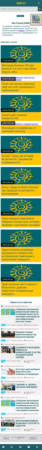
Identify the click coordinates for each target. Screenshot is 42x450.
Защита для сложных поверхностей (14, 116)
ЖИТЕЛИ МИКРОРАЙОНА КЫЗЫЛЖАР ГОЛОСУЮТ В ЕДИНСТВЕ (27, 423)
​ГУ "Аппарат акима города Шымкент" (14, 344)
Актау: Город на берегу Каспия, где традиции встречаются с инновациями (20, 190)
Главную (21, 31)
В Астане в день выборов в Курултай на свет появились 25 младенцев (28, 371)
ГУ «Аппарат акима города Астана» (13, 366)
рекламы (21, 437)
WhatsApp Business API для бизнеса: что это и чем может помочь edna (19, 68)
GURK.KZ (21, 3)
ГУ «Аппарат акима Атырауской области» (15, 306)
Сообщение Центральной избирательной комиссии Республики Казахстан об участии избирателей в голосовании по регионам (27, 405)
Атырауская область (32, 325)
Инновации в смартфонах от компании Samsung (19, 129)
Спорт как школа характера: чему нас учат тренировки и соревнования (18, 87)
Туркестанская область (30, 361)
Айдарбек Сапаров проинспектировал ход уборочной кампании (26, 334)
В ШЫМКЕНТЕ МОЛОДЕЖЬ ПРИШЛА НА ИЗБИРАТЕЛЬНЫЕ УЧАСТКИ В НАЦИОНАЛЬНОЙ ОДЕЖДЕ (28, 352)
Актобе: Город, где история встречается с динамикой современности (17, 159)
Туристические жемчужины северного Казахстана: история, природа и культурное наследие (21, 222)
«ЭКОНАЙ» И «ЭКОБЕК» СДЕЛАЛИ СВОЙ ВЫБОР (26, 385)
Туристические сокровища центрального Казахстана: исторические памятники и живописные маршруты (18, 254)
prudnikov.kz (33, 438)
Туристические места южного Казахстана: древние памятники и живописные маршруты (19, 289)
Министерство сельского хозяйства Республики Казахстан (20, 329)
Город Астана (30, 340)
